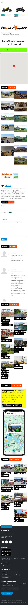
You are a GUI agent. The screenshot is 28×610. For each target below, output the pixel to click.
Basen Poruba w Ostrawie (20, 333)
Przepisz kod (4, 212)
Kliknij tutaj (3, 537)
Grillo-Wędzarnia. (18, 520)
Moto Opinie (4, 33)
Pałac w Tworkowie (5, 356)
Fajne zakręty (20, 318)
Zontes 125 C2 (8, 14)
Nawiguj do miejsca (14, 50)
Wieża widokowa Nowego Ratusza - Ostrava (5, 373)
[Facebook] (3, 542)
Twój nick (3, 206)
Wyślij (4, 239)
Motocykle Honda (5, 572)
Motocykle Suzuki (15, 574)
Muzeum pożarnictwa (6, 339)
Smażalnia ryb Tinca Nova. (7, 490)
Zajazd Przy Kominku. (6, 474)
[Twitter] (6, 542)
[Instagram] (10, 542)
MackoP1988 (14, 272)
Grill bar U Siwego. (18, 504)
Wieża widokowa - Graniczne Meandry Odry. (7, 321)
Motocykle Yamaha (6, 574)
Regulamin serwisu (5, 563)
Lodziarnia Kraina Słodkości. (5, 506)
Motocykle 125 (14, 572)
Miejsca (10, 33)
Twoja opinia (4, 219)
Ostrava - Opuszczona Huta (19, 350)
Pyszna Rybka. (20, 473)
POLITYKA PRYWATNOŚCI (6, 562)
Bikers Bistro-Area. (20, 487)
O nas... (3, 565)
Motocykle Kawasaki (6, 577)
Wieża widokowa (18, 366)
